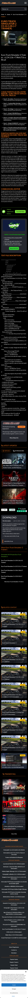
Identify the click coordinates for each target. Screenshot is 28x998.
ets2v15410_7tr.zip (8, 541)
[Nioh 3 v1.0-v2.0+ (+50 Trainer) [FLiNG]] (14, 786)
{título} (13, 996)
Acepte (14, 985)
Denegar (14, 989)
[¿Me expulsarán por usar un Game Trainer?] (14, 804)
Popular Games (14, 959)
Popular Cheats (14, 968)
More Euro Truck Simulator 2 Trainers (14, 581)
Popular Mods (14, 965)
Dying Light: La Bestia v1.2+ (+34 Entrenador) (14, 874)
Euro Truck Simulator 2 (19, 14)
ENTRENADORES (19, 450)
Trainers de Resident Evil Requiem (14, 857)
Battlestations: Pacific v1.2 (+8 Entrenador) (14, 896)
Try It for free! (20, 211)
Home (2, 14)
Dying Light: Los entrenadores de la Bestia (14, 850)
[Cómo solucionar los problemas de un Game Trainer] (14, 822)
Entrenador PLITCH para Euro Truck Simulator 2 (11, 555)
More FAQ (14, 834)
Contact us (14, 950)
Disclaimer (14, 953)
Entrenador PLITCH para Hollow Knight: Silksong (14, 889)
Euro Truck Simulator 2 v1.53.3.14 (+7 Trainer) (11, 577)
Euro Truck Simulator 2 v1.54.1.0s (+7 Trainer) (14, 929)
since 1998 (21, 426)
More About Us (14, 438)
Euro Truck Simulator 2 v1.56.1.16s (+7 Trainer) (12, 571)
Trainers (3, 16)
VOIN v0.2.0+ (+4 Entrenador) (14, 932)
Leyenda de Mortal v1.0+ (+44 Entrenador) (14, 863)
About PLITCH (14, 248)
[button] (26, 971)
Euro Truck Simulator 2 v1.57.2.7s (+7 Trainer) (14, 566)
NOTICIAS (7, 450)
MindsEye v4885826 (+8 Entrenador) (14, 886)
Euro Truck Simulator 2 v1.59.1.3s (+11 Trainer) (12, 561)
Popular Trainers (14, 962)
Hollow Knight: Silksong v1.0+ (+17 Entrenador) (14, 871)
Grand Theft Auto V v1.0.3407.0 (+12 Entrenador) (14, 937)
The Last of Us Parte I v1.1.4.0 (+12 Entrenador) (14, 917)
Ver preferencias (14, 993)
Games (8, 14)
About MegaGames (14, 947)
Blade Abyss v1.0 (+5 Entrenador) (14, 935)
